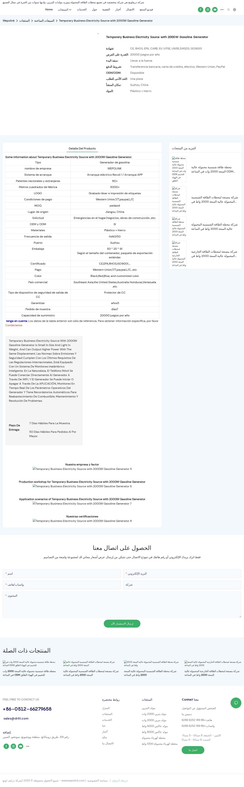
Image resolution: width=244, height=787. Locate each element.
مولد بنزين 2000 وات (154, 714)
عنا (104, 726)
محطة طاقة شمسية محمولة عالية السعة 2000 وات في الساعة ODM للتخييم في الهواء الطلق (212, 169)
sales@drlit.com (15, 718)
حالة (104, 737)
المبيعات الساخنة (44, 20)
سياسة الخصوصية (97, 780)
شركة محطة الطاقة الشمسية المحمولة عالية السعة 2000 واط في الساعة (214, 227)
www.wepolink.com (73, 780)
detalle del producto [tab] (82, 148)
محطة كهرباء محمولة (154, 738)
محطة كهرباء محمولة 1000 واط (160, 744)
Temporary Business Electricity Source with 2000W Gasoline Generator (106, 20)
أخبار (105, 731)
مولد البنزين (148, 708)
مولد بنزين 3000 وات (154, 720)
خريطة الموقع (120, 780)
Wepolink (9, 20)
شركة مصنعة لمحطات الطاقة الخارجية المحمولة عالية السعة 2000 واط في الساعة (214, 254)
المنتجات (24, 20)
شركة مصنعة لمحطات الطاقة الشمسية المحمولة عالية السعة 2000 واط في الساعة (214, 200)
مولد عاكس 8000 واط (155, 732)
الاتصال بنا (108, 743)
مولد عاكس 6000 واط (155, 726)
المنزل (106, 708)
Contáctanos (13, 325)
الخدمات (107, 720)
